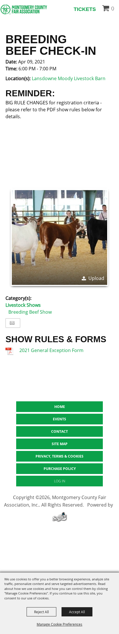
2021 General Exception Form (51, 350)
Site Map (60, 443)
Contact (59, 431)
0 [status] (112, 8)
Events (59, 419)
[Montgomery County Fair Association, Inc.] (24, 9)
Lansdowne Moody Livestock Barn (68, 78)
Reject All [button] (41, 611)
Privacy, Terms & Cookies (59, 456)
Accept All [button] (77, 611)
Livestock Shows (23, 305)
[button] (59, 237)
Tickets (85, 9)
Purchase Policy (60, 468)
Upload (96, 278)
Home (59, 406)
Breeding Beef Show (30, 312)
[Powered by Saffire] (59, 517)
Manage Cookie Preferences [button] (59, 624)
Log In (59, 481)
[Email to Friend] (12, 323)
